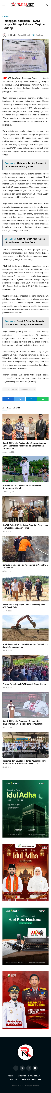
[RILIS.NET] (25, 5)
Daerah (5, 16)
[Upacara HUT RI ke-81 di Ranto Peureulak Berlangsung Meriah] (25, 469)
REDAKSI (13, 35)
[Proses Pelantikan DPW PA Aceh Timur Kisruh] (25, 668)
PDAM (14, 389)
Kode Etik (22, 1076)
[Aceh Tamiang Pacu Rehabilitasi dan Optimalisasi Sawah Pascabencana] (25, 628)
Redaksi (11, 1076)
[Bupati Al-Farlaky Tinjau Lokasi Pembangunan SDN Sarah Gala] (25, 588)
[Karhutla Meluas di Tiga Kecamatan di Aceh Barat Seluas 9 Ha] (25, 549)
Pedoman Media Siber (31, 1079)
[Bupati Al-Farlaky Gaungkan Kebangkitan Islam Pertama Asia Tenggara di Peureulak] (25, 705)
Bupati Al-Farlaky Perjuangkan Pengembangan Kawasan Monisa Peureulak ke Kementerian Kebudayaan (24, 446)
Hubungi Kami (34, 1076)
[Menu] (4, 5)
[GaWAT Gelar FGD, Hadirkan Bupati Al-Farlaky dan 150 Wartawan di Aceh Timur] (25, 509)
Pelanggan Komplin (27, 389)
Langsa (6, 389)
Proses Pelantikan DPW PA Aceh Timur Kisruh (24, 684)
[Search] (47, 5)
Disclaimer (15, 1079)
